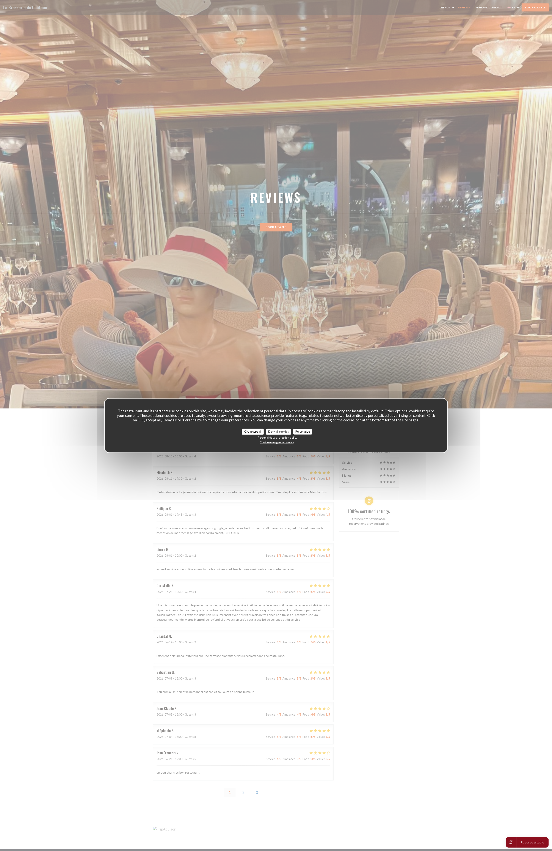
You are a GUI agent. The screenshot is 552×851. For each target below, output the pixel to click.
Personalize (302, 431)
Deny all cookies (278, 431)
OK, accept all (252, 431)
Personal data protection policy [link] (277, 437)
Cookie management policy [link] (277, 442)
